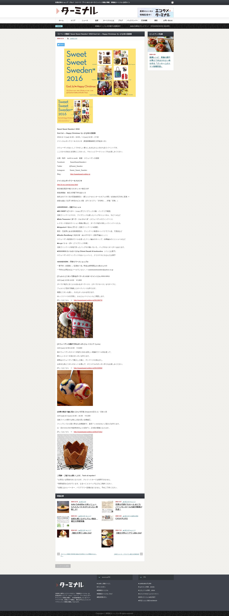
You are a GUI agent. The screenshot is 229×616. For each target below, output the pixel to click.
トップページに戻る (63, 566)
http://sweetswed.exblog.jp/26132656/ (88, 368)
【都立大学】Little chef (81, 533)
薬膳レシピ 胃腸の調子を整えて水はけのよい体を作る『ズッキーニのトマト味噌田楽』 (159, 62)
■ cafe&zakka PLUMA (144, 583)
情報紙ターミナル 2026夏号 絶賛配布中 (85, 26)
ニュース (85, 20)
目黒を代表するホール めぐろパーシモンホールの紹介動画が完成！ (128, 506)
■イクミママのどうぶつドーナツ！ (148, 593)
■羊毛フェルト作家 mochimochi (147, 600)
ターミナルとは (108, 20)
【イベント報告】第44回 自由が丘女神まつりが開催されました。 (79, 555)
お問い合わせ (168, 20)
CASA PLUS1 (121, 519)
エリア (73, 20)
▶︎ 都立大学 (73, 38)
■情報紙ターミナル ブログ (104, 593)
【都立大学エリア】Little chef (128, 533)
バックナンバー (132, 20)
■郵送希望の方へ (102, 597)
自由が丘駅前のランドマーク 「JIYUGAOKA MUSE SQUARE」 (128, 26)
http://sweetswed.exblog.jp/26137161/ (88, 432)
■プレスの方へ (101, 587)
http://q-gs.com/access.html (67, 185)
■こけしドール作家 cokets (146, 590)
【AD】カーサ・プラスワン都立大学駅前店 (126, 554)
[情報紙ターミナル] (77, 15)
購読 (156, 20)
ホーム (61, 20)
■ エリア (133, 501)
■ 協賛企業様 (134, 516)
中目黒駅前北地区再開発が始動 (168, 26)
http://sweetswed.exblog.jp (80, 174)
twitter (172, 2)
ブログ (120, 20)
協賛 (96, 20)
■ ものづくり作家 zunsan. (146, 587)
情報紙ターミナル (112, 613)
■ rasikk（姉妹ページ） (104, 583)
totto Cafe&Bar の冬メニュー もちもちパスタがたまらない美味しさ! (84, 506)
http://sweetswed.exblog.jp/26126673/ (88, 300)
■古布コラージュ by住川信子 (146, 597)
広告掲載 (144, 20)
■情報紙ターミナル (102, 590)
